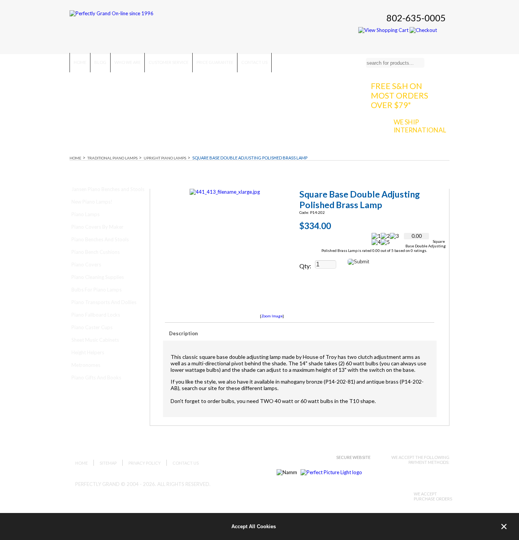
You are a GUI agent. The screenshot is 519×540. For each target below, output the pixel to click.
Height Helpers (87, 352)
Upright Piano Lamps (165, 158)
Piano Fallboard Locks (95, 315)
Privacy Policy (144, 462)
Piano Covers (86, 264)
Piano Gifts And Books (96, 377)
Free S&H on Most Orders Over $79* (399, 95)
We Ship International (420, 126)
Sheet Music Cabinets (95, 340)
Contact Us (254, 62)
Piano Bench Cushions (95, 252)
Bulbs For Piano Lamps (96, 290)
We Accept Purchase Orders (433, 496)
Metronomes (85, 365)
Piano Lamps (85, 214)
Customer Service (168, 62)
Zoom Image (272, 316)
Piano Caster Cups (91, 327)
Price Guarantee (214, 62)
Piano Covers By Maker (97, 227)
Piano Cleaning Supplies (97, 277)
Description (183, 333)
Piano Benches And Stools (100, 239)
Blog (100, 62)
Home (80, 62)
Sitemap (108, 462)
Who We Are (127, 62)
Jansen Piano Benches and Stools (107, 189)
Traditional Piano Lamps (112, 158)
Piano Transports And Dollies (103, 302)
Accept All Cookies (253, 526)
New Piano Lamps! (91, 202)
